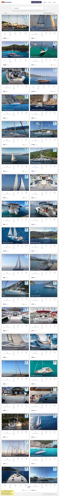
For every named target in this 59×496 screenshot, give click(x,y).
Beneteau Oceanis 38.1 (8, 455)
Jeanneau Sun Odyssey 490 (10, 349)
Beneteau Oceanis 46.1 (36, 322)
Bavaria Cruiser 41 (7, 163)
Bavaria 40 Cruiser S (36, 163)
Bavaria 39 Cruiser (35, 242)
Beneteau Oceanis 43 (8, 428)
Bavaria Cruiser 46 (7, 242)
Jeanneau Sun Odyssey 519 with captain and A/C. (43, 30)
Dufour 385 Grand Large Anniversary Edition (14, 375)
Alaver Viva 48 (6, 189)
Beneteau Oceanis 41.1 (36, 375)
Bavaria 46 (34, 428)
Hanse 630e (34, 136)
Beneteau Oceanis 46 (36, 455)
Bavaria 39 (34, 216)
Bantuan (45, 2)
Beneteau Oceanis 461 (8, 109)
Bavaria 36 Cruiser (35, 296)
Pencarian (16, 8)
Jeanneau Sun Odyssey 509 (38, 109)
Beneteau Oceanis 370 (8, 136)
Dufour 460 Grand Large (9, 402)
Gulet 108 (5, 56)
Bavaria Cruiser (35, 189)
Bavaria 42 (5, 83)
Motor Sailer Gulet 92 (8, 30)
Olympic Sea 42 (36, 56)
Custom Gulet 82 (35, 83)
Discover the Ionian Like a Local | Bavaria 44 (14, 296)
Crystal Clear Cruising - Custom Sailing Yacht (42, 482)
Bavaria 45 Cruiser (7, 216)
